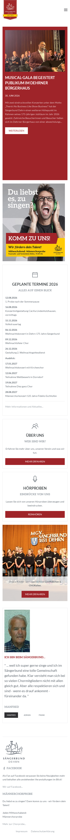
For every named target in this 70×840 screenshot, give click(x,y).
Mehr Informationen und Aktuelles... (24, 406)
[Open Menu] (65, 10)
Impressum (22, 831)
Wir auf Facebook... (13, 786)
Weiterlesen (16, 130)
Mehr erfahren (35, 461)
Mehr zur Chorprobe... (14, 823)
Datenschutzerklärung (42, 831)
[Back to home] (16, 10)
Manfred (11, 715)
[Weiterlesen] (35, 50)
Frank (42, 715)
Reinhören (35, 514)
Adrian (27, 715)
